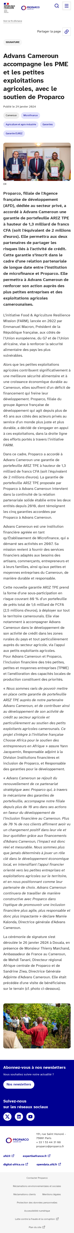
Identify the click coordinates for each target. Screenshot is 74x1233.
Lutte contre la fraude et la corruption (35, 1219)
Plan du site (35, 1227)
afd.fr (6, 1156)
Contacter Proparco (37, 1178)
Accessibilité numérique (37, 1211)
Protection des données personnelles (37, 1202)
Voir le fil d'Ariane (12, 21)
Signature (13, 42)
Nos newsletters (19, 1084)
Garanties (48, 124)
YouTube (30, 1117)
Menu (66, 6)
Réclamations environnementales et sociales (37, 1186)
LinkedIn (19, 1117)
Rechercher (57, 6)
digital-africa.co (13, 1164)
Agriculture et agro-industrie (21, 124)
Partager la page (66, 32)
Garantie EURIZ (14, 133)
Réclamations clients (24, 1194)
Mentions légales (51, 1194)
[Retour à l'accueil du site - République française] (30, 7)
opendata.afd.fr (47, 1164)
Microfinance (30, 115)
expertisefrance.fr (35, 1156)
